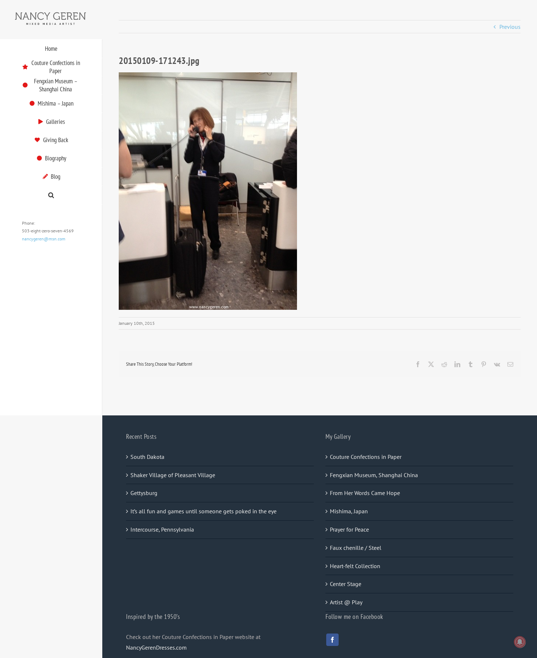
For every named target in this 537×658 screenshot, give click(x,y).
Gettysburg (143, 493)
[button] (51, 195)
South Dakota (147, 456)
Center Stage (345, 583)
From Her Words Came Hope (365, 493)
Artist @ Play (346, 602)
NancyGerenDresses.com (156, 647)
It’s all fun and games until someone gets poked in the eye (203, 511)
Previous (510, 26)
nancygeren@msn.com (43, 238)
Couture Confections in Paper (365, 456)
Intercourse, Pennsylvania (162, 529)
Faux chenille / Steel (355, 547)
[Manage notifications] (520, 642)
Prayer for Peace (349, 529)
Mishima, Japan (349, 511)
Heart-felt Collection (355, 566)
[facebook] (332, 640)
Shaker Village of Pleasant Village (172, 475)
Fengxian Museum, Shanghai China (374, 475)
